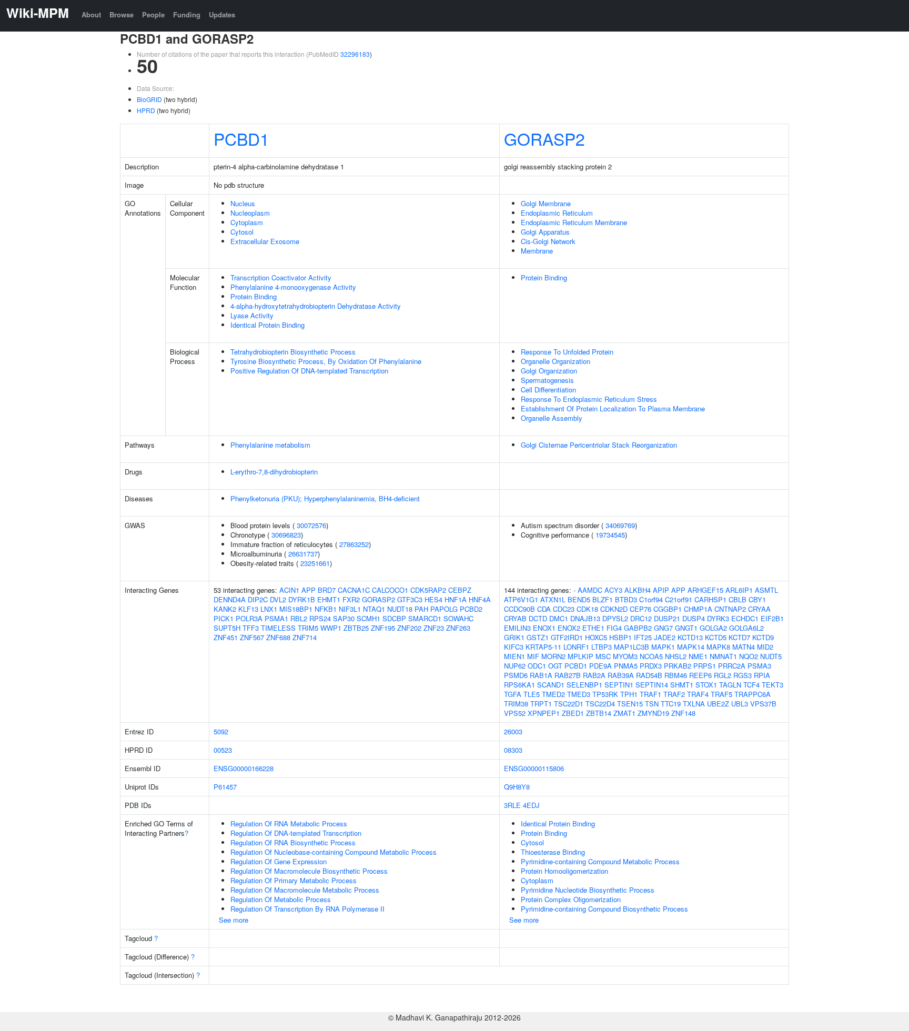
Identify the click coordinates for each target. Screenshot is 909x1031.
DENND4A (230, 599)
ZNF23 (433, 628)
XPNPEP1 (544, 713)
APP (308, 590)
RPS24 (320, 618)
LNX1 (268, 609)
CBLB (737, 599)
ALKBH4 (637, 590)
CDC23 (563, 609)
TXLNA (694, 704)
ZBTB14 (598, 713)
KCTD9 (763, 637)
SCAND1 (550, 685)
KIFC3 (513, 647)
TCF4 (751, 685)
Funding (186, 14)
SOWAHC (458, 618)
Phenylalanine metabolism (270, 445)
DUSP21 (667, 618)
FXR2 (351, 599)
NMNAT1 (723, 656)
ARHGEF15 (705, 590)
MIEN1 (514, 656)
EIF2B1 (772, 618)
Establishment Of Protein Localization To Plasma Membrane (613, 408)
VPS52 (515, 713)
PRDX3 (651, 666)
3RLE (512, 805)
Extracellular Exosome (264, 241)
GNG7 (663, 628)
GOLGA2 (713, 628)
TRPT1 (541, 704)
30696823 (286, 535)
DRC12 (641, 618)
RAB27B (567, 675)
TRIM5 (308, 628)
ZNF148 (683, 713)
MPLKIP (580, 656)
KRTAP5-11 (543, 647)
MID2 (765, 647)
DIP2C (258, 599)
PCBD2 (471, 609)
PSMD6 (516, 675)
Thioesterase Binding (553, 852)
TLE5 (531, 694)
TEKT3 (772, 685)
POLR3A (249, 618)
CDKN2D (614, 609)
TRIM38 (516, 704)
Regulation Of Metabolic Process (280, 899)
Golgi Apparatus (545, 232)
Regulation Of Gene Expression (278, 861)
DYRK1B (301, 599)
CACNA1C (354, 590)
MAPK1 (663, 647)
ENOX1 (544, 628)
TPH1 (629, 694)
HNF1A (456, 599)
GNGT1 (686, 628)
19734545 (610, 535)
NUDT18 (399, 609)
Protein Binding (253, 296)
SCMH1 (368, 618)
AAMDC (590, 590)
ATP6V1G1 (521, 599)
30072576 (311, 525)
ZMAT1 (624, 713)
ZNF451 (226, 637)
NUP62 (515, 666)
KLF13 (248, 609)
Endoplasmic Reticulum (557, 213)
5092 (221, 731)
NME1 (698, 656)
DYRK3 (718, 618)
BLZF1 (602, 599)
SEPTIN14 (651, 685)
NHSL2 (675, 656)
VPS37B (763, 704)
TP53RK (605, 694)
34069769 (620, 525)
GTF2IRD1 (567, 637)
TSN (652, 704)
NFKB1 (326, 609)
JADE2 (664, 637)
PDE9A (600, 666)
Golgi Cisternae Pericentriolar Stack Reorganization (599, 445)
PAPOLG (444, 609)
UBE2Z (718, 704)
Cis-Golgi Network (548, 241)
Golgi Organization (549, 371)
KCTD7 (739, 637)
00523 (223, 750)
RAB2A (594, 675)
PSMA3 (759, 666)
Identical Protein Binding (267, 325)
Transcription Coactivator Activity (280, 277)
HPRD (146, 110)
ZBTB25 (356, 628)
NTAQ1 (374, 609)
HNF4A (480, 599)
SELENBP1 (584, 685)
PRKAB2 (677, 666)
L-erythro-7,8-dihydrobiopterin (274, 472)
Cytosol (242, 232)
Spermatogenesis (547, 380)
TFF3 (251, 628)
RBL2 (298, 618)
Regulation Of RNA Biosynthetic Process (293, 842)
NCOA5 (651, 656)
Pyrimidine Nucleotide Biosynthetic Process (587, 890)
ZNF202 (409, 628)
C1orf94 (651, 599)
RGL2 (722, 675)
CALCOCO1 (390, 590)
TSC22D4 (600, 704)
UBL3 (739, 704)
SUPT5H (227, 628)
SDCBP (394, 618)
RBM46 (675, 675)
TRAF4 (698, 694)
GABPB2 (638, 628)
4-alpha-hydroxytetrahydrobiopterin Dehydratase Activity (315, 306)
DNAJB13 (585, 618)
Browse (121, 14)
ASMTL (766, 590)
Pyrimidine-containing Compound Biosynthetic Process (604, 909)
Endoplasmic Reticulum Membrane (574, 222)
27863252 (354, 544)
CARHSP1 (710, 599)
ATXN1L (552, 599)
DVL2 (278, 599)
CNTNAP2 (730, 609)
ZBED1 (573, 713)
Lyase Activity (252, 315)
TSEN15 (630, 704)
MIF (533, 656)
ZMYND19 (653, 713)
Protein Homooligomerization (564, 871)
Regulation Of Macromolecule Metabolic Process (304, 890)
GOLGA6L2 (746, 628)
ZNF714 (304, 637)
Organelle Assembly (551, 418)
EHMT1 (328, 599)
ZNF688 (278, 637)
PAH (421, 609)
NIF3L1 (350, 609)
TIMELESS (278, 628)
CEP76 (640, 609)
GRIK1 (514, 637)
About (91, 14)
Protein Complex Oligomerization (571, 899)
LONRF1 (576, 647)
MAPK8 (718, 647)
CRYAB (515, 618)
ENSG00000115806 (534, 768)
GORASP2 (544, 138)
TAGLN (730, 685)
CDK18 (587, 609)
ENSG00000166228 (244, 768)
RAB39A (621, 675)
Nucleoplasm (250, 213)
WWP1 (330, 628)
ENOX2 (569, 628)
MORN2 (553, 656)
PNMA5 (626, 666)
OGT (555, 666)
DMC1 (558, 618)
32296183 (355, 53)
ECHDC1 (745, 618)
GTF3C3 (409, 599)
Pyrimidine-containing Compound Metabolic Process (600, 861)
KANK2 (225, 609)
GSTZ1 (538, 637)
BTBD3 (626, 599)
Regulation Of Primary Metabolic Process (293, 880)
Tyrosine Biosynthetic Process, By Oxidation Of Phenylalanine (325, 361)
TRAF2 (674, 694)
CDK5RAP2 (428, 590)
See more (233, 920)
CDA (544, 609)
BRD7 (327, 590)
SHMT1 (681, 685)
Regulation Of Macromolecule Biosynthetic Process (309, 871)
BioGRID (149, 99)
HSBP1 (620, 637)
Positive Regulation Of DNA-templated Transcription (309, 371)
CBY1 (757, 599)
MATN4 (743, 647)
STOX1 (706, 685)
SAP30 (344, 618)
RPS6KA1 (519, 685)
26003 (513, 731)
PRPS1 (704, 666)
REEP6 (700, 675)
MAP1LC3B (631, 647)
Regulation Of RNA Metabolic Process (288, 823)
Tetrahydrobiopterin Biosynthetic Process (293, 352)
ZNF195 (383, 628)
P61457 (225, 787)
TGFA (512, 694)
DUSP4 (693, 618)
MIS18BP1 (295, 609)
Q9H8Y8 (517, 787)
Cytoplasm (246, 222)
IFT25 (643, 637)
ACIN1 (289, 590)
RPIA (762, 675)
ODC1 (537, 666)
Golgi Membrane (546, 203)
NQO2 (748, 656)
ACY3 (613, 590)
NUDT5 (771, 656)
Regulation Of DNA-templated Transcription (295, 833)
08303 (513, 750)
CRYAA (759, 609)
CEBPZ (459, 590)
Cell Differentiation (548, 390)
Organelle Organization (555, 361)
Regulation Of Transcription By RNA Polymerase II (307, 909)
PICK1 (224, 618)
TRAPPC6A (752, 694)
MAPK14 (690, 647)
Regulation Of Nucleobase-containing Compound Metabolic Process (333, 852)
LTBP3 (601, 647)
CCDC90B (519, 609)
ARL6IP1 (739, 590)
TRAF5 (721, 694)
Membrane (537, 251)
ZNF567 (252, 637)
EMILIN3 (517, 628)
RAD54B (649, 675)
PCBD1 (241, 138)
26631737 (303, 554)
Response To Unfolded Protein (567, 352)
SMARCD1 (424, 618)
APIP (661, 590)
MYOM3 (625, 656)
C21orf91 (678, 599)
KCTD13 (690, 637)
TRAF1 (650, 694)
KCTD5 (715, 637)
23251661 (315, 563)
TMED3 (578, 694)
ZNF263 (458, 628)
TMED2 (553, 694)
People (153, 14)
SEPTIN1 (618, 685)
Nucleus (242, 203)
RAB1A (541, 675)
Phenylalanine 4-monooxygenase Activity (293, 287)
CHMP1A (698, 609)
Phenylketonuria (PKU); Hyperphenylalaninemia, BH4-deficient (325, 498)
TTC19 (671, 704)
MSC (603, 656)
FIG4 (614, 628)
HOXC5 (596, 637)
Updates (222, 14)
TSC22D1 (568, 704)
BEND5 (579, 599)
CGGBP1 (667, 609)
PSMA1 (276, 618)
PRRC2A (731, 666)
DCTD (538, 618)
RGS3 (742, 675)
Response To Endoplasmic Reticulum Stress (589, 399)
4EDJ (531, 805)
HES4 (433, 599)
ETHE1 (593, 628)
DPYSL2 (615, 618)
